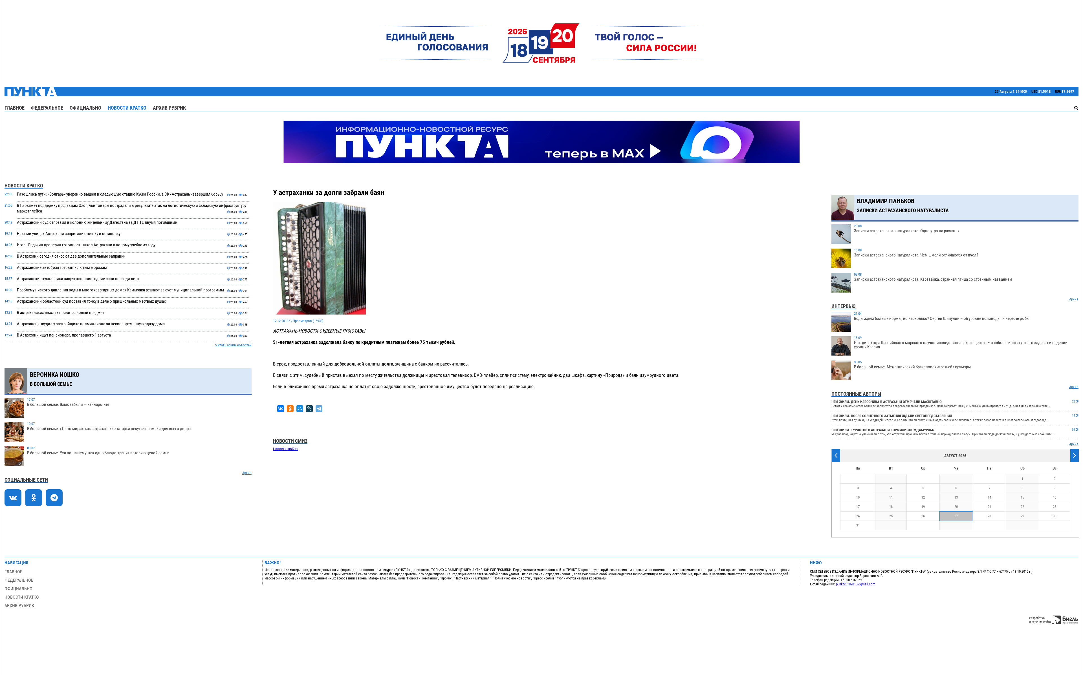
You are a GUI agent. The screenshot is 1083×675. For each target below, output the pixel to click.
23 (1054, 506)
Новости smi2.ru (285, 449)
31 (858, 525)
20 (956, 506)
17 (858, 506)
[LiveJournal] (309, 408)
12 (923, 497)
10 (858, 497)
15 (1022, 497)
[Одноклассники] (290, 408)
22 (1022, 506)
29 (1022, 516)
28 (989, 516)
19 (923, 506)
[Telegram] (319, 408)
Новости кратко (127, 108)
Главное (15, 108)
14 (989, 497)
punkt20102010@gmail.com (855, 584)
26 (923, 516)
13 (956, 497)
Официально (85, 108)
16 (1054, 497)
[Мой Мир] (299, 408)
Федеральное (47, 108)
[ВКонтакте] (280, 408)
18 (891, 506)
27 (956, 516)
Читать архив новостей (233, 345)
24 (858, 516)
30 (1054, 516)
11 (891, 497)
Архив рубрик (169, 108)
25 (891, 516)
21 (989, 506)
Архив (247, 473)
